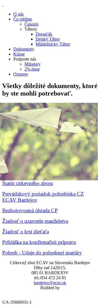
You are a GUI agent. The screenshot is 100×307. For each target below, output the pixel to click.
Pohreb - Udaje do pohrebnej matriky (42, 253)
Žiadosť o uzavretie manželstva (35, 221)
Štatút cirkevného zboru (27, 183)
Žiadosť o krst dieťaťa (25, 231)
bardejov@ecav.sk (50, 282)
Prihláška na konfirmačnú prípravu (39, 242)
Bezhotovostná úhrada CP (30, 210)
